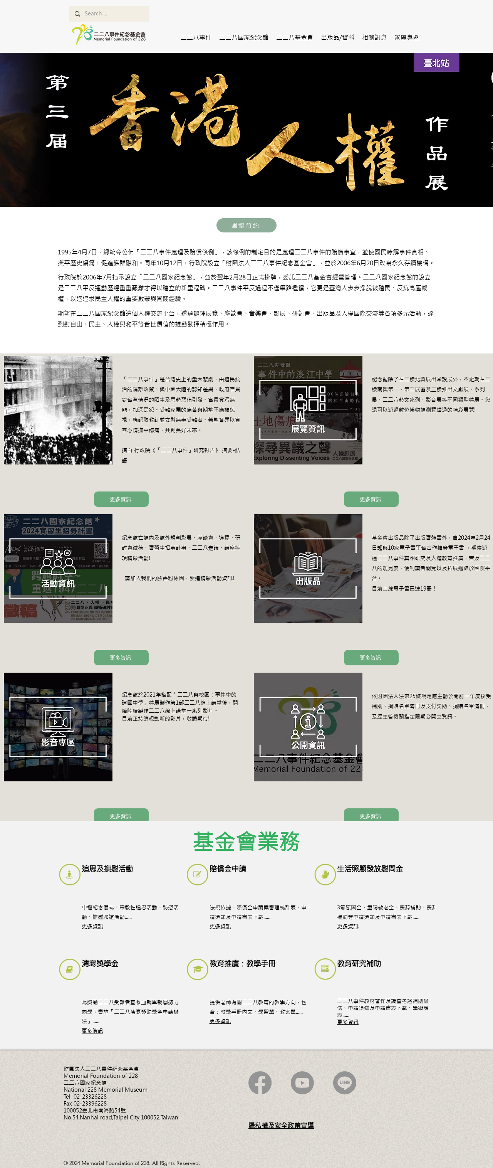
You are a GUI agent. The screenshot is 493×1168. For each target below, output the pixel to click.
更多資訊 (92, 926)
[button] (196, 37)
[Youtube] (302, 1082)
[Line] (344, 1082)
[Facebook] (260, 1082)
